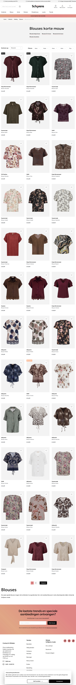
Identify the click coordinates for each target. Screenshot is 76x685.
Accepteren (59, 681)
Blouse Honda (29, 571)
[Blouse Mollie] (12, 332)
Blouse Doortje (4, 176)
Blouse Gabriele (56, 220)
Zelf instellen (37, 681)
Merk (36, 48)
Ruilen (28, 664)
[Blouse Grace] (63, 332)
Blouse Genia (55, 483)
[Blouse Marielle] (12, 68)
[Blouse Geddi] (12, 200)
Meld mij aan (52, 623)
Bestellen (29, 644)
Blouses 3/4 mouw (46, 33)
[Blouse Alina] (12, 419)
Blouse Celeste (30, 264)
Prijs (70, 48)
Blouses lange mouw (35, 33)
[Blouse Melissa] (38, 419)
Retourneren (30, 660)
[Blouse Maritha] (12, 376)
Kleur (53, 48)
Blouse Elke (29, 132)
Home (5, 19)
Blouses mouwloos (34, 36)
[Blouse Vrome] (38, 376)
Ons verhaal (49, 646)
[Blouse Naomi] (63, 244)
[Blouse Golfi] (63, 68)
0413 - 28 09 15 (9, 664)
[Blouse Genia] (63, 463)
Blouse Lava (4, 571)
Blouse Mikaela (55, 527)
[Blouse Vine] (63, 112)
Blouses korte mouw (58, 33)
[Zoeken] (20, 6)
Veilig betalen (30, 647)
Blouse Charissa (5, 264)
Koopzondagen (50, 653)
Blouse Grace (55, 351)
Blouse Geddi (4, 220)
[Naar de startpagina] (38, 6)
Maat (44, 48)
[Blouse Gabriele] (63, 200)
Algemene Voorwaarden (52, 627)
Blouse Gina (29, 527)
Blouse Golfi (55, 88)
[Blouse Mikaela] (63, 507)
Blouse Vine (54, 132)
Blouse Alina (4, 439)
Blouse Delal (4, 132)
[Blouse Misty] (63, 376)
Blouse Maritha (5, 395)
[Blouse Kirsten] (12, 288)
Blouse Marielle (5, 88)
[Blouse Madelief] (63, 156)
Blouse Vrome (29, 395)
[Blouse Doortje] (12, 156)
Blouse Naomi (55, 264)
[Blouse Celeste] (38, 244)
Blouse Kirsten (4, 307)
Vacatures (48, 649)
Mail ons (7, 661)
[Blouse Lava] (12, 551)
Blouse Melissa (30, 439)
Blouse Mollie (4, 351)
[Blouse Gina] (38, 507)
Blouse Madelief (56, 176)
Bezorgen (29, 657)
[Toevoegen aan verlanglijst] (21, 55)
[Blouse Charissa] (12, 244)
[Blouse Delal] (12, 112)
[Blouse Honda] (38, 551)
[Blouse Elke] (38, 112)
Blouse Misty (55, 395)
